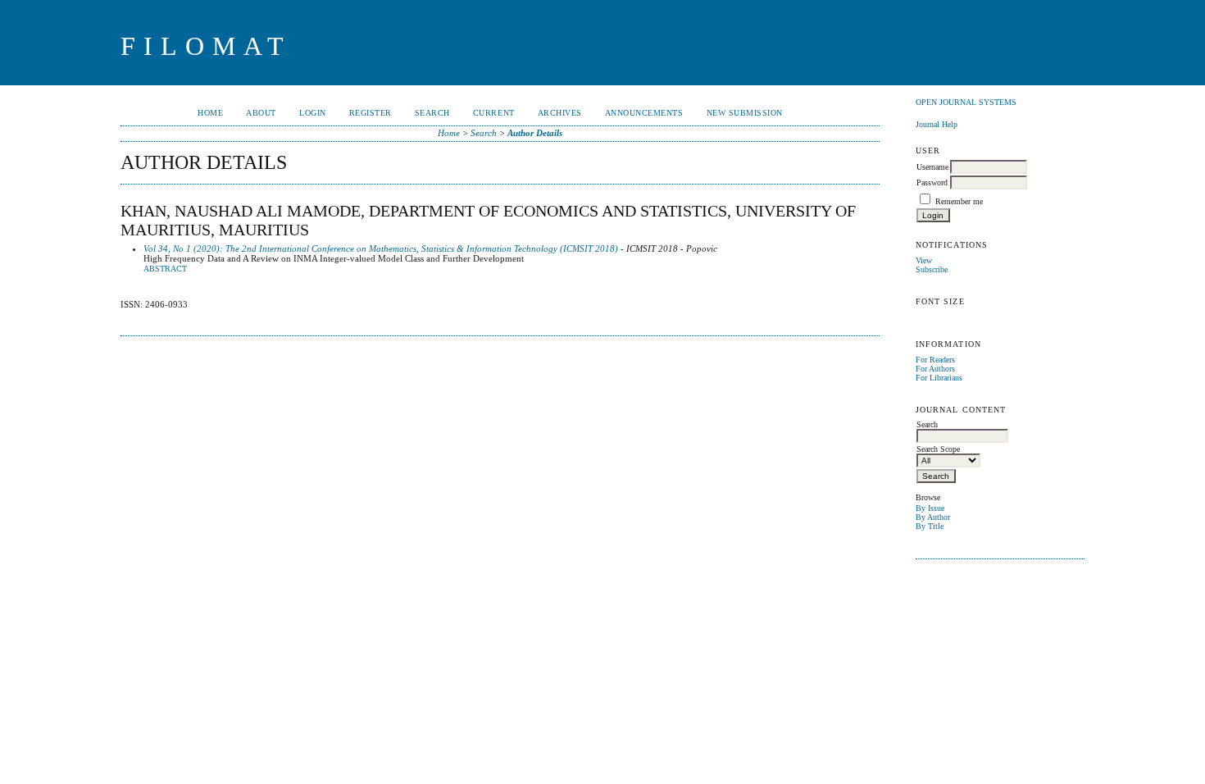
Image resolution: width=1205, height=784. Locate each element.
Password (932, 182)
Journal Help (936, 124)
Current (494, 112)
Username (932, 166)
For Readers (935, 359)
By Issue (930, 508)
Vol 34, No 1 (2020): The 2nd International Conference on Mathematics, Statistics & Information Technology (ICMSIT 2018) (380, 248)
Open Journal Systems (966, 102)
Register (370, 112)
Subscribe (932, 269)
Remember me (959, 201)
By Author (933, 517)
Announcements (644, 112)
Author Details (534, 133)
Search (432, 112)
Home (210, 112)
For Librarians (939, 377)
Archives (560, 112)
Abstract (165, 269)
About (261, 112)
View (924, 260)
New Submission (745, 112)
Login (312, 112)
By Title (930, 526)
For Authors (935, 368)
